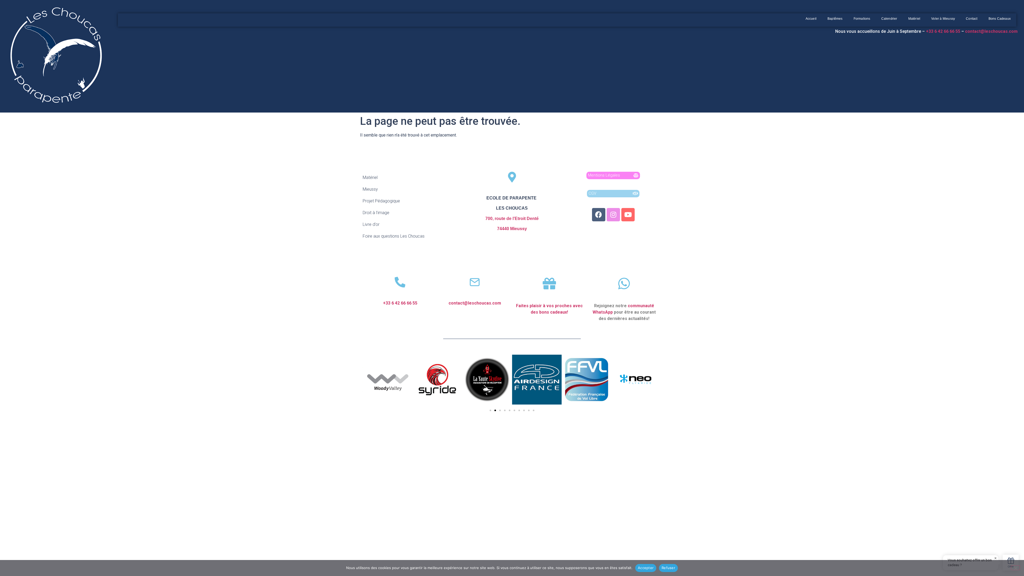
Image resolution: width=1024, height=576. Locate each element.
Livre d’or (371, 224)
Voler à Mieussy (943, 19)
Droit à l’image (376, 212)
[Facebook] (598, 214)
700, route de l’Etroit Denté (512, 218)
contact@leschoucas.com (992, 31)
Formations (862, 19)
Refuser (668, 568)
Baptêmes (835, 19)
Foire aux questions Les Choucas (394, 236)
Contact (971, 19)
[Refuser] (1015, 567)
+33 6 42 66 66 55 (400, 303)
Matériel (914, 19)
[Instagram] (613, 214)
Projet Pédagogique (381, 200)
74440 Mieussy (512, 228)
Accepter (646, 568)
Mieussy (370, 189)
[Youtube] (628, 214)
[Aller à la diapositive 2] (495, 410)
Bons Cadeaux (1000, 19)
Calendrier (889, 19)
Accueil (811, 19)
